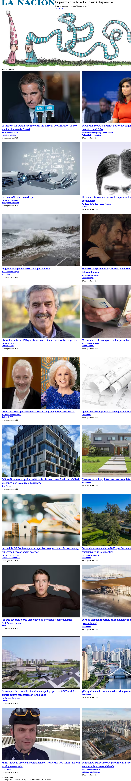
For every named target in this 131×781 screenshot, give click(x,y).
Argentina (6, 274)
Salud (4, 626)
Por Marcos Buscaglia (10, 272)
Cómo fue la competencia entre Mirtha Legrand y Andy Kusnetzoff (38, 411)
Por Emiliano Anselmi (90, 343)
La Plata (5, 701)
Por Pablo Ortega (9, 343)
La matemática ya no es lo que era (20, 197)
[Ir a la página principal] (28, 4)
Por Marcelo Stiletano (90, 275)
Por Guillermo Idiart (10, 132)
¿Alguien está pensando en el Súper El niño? (26, 268)
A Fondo (85, 207)
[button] (41, 97)
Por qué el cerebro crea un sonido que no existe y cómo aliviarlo (37, 620)
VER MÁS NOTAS (7, 777)
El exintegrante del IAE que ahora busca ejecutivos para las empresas (39, 340)
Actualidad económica (91, 135)
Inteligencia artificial (10, 203)
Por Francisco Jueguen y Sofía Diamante (98, 132)
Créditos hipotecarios (11, 558)
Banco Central (88, 346)
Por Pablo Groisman (10, 200)
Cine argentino (88, 278)
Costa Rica (6, 770)
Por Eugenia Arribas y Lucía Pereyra (96, 204)
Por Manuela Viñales (90, 555)
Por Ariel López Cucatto (11, 415)
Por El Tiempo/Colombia (11, 623)
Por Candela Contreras (11, 555)
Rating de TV (7, 417)
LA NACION (59, 8)
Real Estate (86, 415)
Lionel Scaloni (8, 346)
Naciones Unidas (9, 135)
